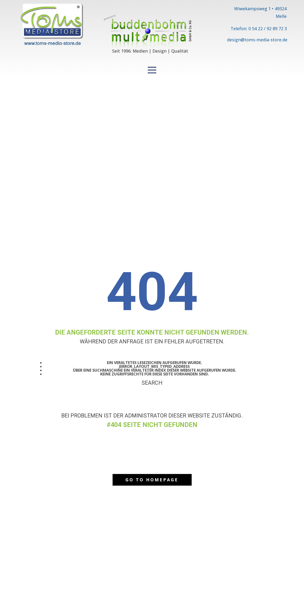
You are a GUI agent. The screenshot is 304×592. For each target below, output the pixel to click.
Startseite (152, 405)
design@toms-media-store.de (257, 40)
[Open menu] (152, 70)
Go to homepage (151, 480)
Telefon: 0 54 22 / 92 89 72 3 (259, 28)
